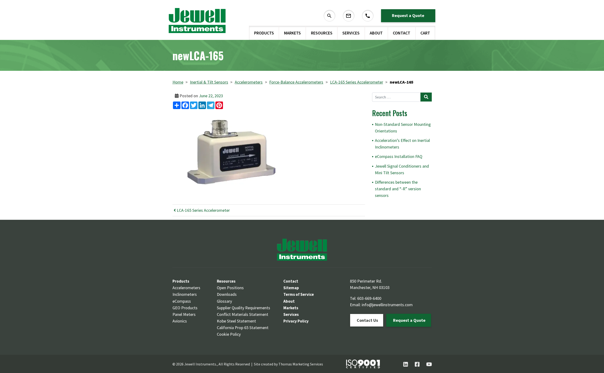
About (376, 33)
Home (177, 82)
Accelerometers (249, 82)
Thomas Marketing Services (300, 364)
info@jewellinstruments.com (387, 304)
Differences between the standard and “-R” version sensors (398, 188)
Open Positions (230, 287)
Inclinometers (184, 294)
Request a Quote (408, 15)
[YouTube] (429, 364)
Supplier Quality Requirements (243, 307)
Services (351, 33)
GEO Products (184, 307)
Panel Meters (184, 314)
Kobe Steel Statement (236, 321)
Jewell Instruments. (200, 364)
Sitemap (291, 287)
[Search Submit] (426, 97)
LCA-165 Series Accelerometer (356, 82)
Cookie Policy (229, 334)
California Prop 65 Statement (242, 327)
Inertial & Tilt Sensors (209, 82)
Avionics (179, 321)
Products (264, 33)
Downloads (227, 294)
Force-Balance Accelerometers (296, 82)
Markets (292, 33)
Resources (321, 33)
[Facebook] (417, 364)
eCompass (181, 301)
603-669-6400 (369, 298)
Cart (425, 33)
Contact (401, 33)
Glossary (224, 301)
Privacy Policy (296, 321)
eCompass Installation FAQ (398, 156)
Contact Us (367, 320)
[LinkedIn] (405, 364)
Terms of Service (298, 294)
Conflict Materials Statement (242, 314)
